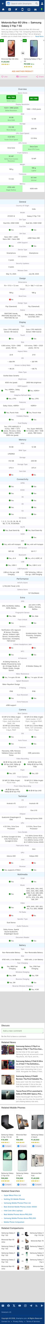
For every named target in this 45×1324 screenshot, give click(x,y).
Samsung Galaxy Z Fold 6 (37, 1136)
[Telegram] (31, 1305)
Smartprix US (6, 1312)
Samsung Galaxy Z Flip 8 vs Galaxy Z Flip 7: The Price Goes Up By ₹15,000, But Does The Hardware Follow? (29, 1047)
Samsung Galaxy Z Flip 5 (22, 1174)
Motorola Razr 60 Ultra (9, 59)
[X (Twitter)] (14, 1305)
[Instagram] (25, 1305)
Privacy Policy (18, 1321)
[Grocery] (42, 9)
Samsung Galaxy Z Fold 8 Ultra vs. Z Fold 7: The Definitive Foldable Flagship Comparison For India (29, 1062)
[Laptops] (29, 9)
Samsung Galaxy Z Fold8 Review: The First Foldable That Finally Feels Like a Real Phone (29, 1077)
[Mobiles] (22, 9)
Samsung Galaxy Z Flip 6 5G (7, 1174)
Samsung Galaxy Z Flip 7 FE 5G (7, 1136)
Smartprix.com (21, 1318)
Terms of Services (33, 1321)
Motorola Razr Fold (36, 1174)
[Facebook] (8, 1305)
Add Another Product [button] (22, 71)
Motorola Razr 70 (21, 1136)
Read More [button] (39, 36)
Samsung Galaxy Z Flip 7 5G (33, 60)
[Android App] (42, 1305)
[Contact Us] (2, 1305)
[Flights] (16, 9)
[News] (9, 9)
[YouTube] (19, 1305)
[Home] (3, 9)
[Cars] (35, 9)
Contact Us (5, 1321)
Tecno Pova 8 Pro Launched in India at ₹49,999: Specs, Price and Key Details (29, 1092)
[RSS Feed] (36, 1305)
